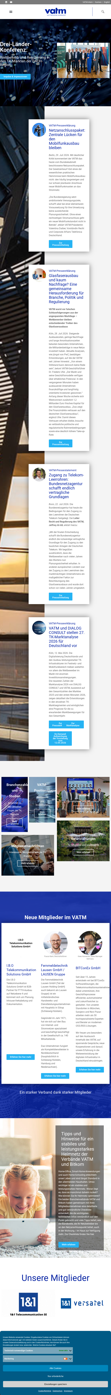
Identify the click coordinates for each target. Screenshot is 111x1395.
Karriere (98, 2)
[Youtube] (11, 2)
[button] (10, 11)
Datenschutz (57, 1391)
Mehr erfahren (15, 822)
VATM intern (88, 2)
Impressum (68, 1391)
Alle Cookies (55, 1368)
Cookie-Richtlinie (44, 1391)
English (107, 2)
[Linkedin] (6, 2)
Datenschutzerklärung (17, 1343)
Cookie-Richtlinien (42, 1343)
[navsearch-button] (102, 12)
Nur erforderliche (55, 1376)
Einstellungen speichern (55, 1384)
